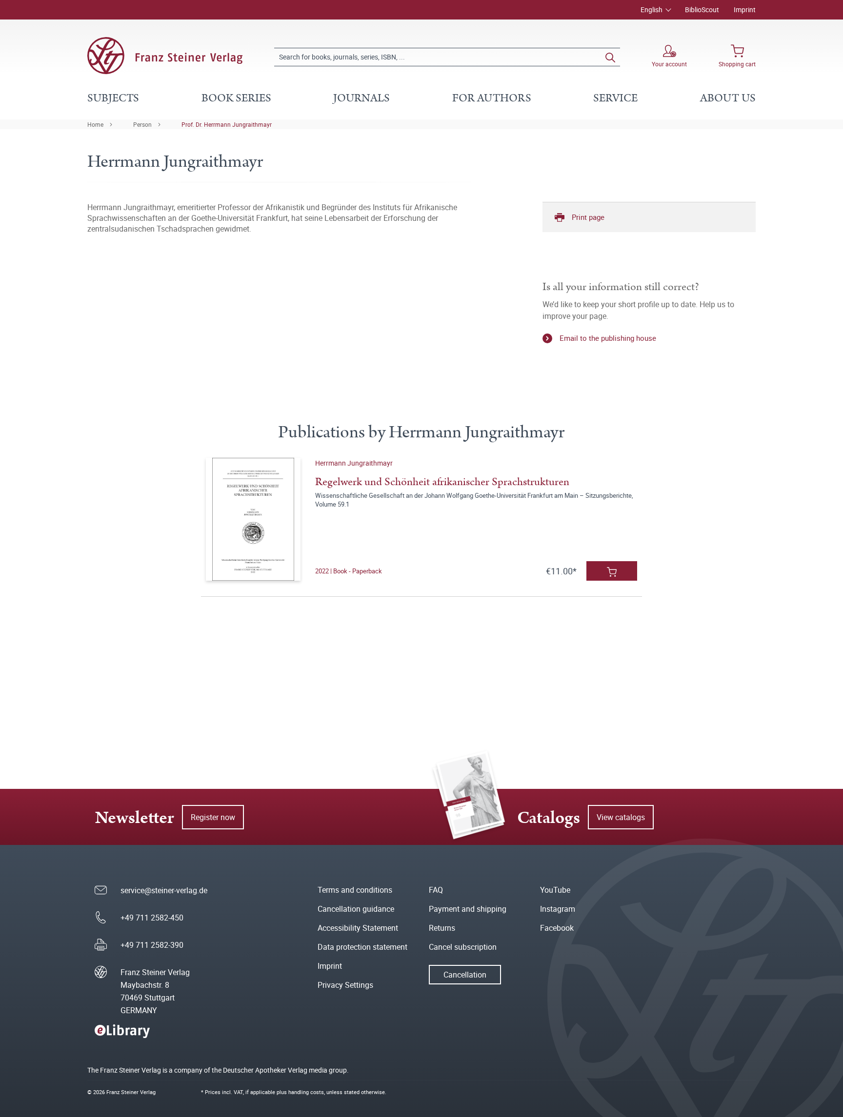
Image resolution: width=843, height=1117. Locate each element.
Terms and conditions (355, 889)
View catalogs (621, 817)
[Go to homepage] (164, 55)
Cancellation (464, 974)
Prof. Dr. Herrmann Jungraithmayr (226, 124)
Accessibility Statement (358, 927)
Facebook (557, 927)
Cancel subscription (463, 946)
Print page (588, 217)
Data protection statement (362, 946)
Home (95, 124)
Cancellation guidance (356, 908)
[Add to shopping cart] (611, 571)
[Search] (610, 57)
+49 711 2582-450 (151, 917)
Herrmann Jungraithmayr (354, 463)
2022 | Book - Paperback (348, 571)
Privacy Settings (345, 985)
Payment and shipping (467, 908)
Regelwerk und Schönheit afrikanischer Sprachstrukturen (442, 482)
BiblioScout (702, 9)
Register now (213, 817)
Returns (442, 927)
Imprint (745, 9)
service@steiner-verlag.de (163, 890)
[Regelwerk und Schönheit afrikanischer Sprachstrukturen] (253, 519)
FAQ (436, 889)
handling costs (306, 1092)
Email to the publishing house (608, 338)
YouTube (555, 889)
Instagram (557, 908)
